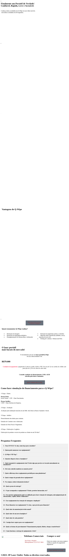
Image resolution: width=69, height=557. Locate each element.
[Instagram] (4, 548)
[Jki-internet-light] (9, 548)
